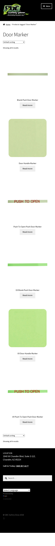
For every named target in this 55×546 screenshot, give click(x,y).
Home (8, 24)
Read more (27, 105)
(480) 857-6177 (22, 466)
